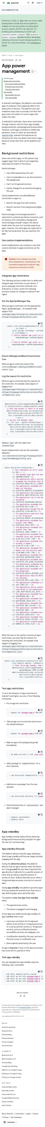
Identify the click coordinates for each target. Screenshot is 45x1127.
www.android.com (9, 1094)
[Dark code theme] (39, 323)
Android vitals (7, 135)
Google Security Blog (9, 1066)
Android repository (8, 1027)
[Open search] (28, 2)
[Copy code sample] (41, 323)
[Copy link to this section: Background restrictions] (36, 153)
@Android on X (7, 1055)
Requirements (7, 1031)
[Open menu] (3, 3)
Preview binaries (8, 1038)
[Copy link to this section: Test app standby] (22, 957)
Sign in (39, 3)
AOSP (4, 55)
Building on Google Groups (12, 1074)
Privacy (6, 1117)
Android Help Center (9, 1087)
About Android (7, 1114)
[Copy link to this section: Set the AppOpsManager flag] (32, 301)
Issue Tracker (6, 1105)
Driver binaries (7, 1046)
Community (19, 1114)
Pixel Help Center (8, 1091)
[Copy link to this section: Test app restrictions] (26, 688)
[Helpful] (16, 60)
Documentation (10, 10)
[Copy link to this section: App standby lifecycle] (27, 849)
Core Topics (19, 55)
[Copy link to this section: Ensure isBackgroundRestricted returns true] (8, 359)
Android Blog (6, 1063)
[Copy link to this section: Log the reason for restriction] (33, 376)
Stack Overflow (7, 1102)
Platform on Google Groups (12, 1070)
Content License (25, 1007)
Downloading (7, 1034)
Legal (28, 1114)
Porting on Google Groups (11, 1077)
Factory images (7, 1042)
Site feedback (16, 1117)
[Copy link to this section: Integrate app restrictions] (31, 276)
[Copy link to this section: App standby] (21, 832)
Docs (10, 55)
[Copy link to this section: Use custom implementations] (35, 240)
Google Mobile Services (10, 1098)
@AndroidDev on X (9, 1059)
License (35, 1114)
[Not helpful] (20, 60)
